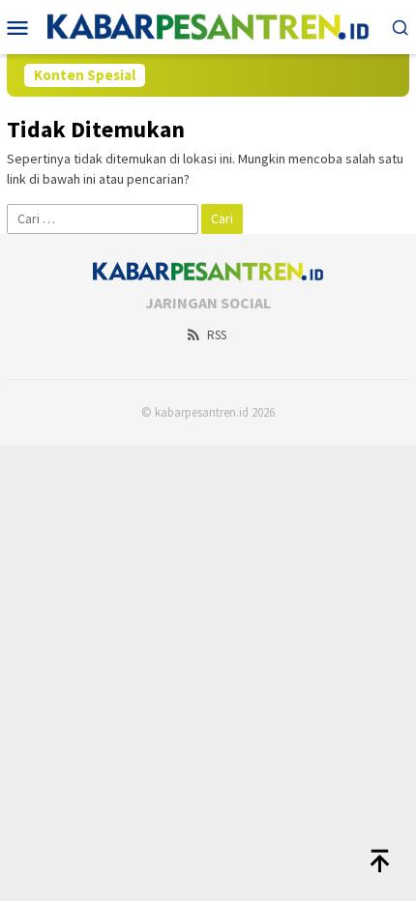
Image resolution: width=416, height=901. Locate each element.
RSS (216, 335)
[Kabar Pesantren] (208, 25)
